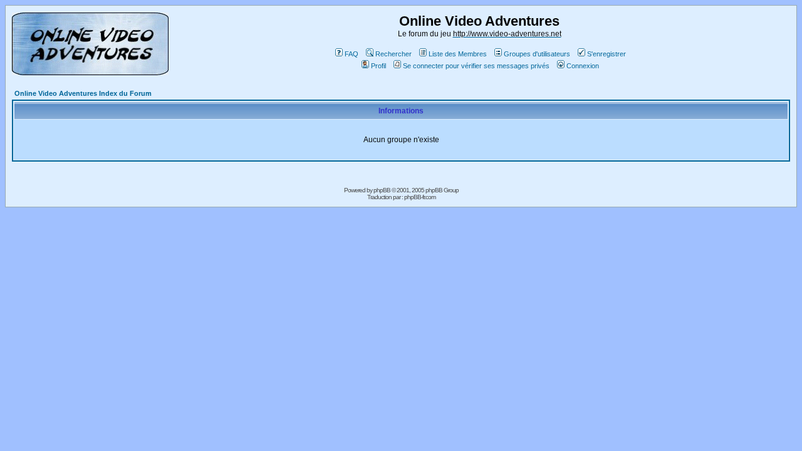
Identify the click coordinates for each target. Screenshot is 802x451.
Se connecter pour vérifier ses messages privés (476, 66)
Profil (378, 66)
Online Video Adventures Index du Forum (83, 93)
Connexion (582, 66)
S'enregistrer (606, 54)
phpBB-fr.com (419, 197)
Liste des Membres (458, 54)
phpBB (381, 190)
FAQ (351, 54)
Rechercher (393, 54)
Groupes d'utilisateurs (537, 54)
